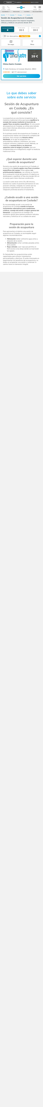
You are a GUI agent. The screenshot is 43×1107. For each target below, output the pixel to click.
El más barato (21, 29)
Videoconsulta (16, 11)
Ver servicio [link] (21, 76)
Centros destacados (7, 28)
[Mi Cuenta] (3, 7)
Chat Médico (27, 11)
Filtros (32, 44)
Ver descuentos (17, 36)
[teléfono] (8, 7)
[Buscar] (35, 7)
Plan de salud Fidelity (37, 11)
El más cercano (35, 29)
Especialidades (5, 11)
